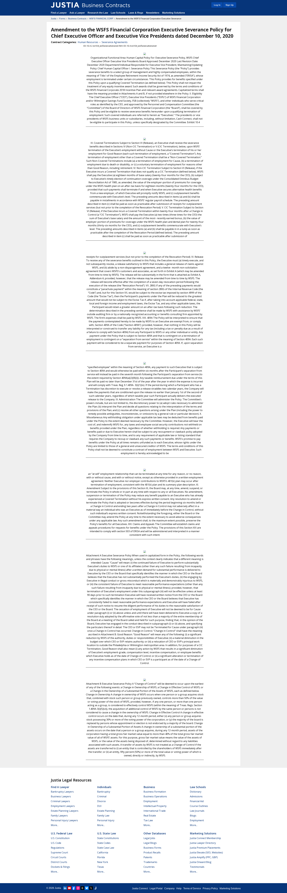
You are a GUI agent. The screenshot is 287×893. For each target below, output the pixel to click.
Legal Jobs (149, 838)
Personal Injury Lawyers (64, 820)
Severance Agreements (115, 42)
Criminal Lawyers (60, 801)
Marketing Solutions (173, 13)
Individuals (104, 787)
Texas (100, 866)
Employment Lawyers (63, 806)
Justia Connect (140, 888)
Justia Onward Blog (200, 862)
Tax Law (148, 820)
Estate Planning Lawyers (64, 810)
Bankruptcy (103, 791)
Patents (148, 857)
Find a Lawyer (59, 13)
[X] (91, 888)
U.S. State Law (106, 833)
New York (102, 862)
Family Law (103, 815)
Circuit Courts (58, 857)
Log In (217, 5)
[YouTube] (69, 888)
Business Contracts (77, 18)
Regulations (57, 847)
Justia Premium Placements (205, 847)
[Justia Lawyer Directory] (95, 888)
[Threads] (82, 888)
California (102, 852)
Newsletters (152, 13)
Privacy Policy (210, 888)
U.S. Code (56, 843)
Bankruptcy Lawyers (62, 791)
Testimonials (197, 866)
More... (54, 825)
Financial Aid (197, 801)
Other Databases (155, 833)
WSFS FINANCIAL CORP (101, 18)
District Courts (59, 862)
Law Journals (197, 810)
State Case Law (105, 847)
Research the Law (98, 13)
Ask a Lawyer (77, 13)
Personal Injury (105, 820)
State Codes (103, 843)
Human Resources (88, 42)
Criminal (101, 796)
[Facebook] (73, 888)
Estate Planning (106, 810)
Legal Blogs (150, 843)
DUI (99, 806)
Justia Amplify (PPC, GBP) (204, 857)
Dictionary (195, 791)
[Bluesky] (86, 888)
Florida (101, 857)
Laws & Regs (135, 13)
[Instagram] (78, 888)
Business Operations (155, 796)
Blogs (193, 815)
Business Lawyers (61, 796)
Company (169, 888)
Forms (62, 18)
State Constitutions (108, 838)
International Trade (155, 810)
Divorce (101, 801)
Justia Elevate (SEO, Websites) (206, 852)
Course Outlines (199, 806)
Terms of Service (192, 888)
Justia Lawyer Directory (203, 843)
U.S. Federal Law (61, 833)
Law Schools (118, 13)
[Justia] (65, 5)
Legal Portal (156, 888)
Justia (53, 18)
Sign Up (230, 5)
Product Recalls (152, 852)
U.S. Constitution (60, 838)
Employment (151, 801)
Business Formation (155, 791)
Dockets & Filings (60, 866)
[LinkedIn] (65, 888)
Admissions (196, 796)
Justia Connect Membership (205, 838)
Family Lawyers (59, 815)
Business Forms (152, 847)
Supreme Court (59, 852)
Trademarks (150, 862)
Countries (149, 866)
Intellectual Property (155, 806)
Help (178, 888)
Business (149, 787)
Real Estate (150, 815)
